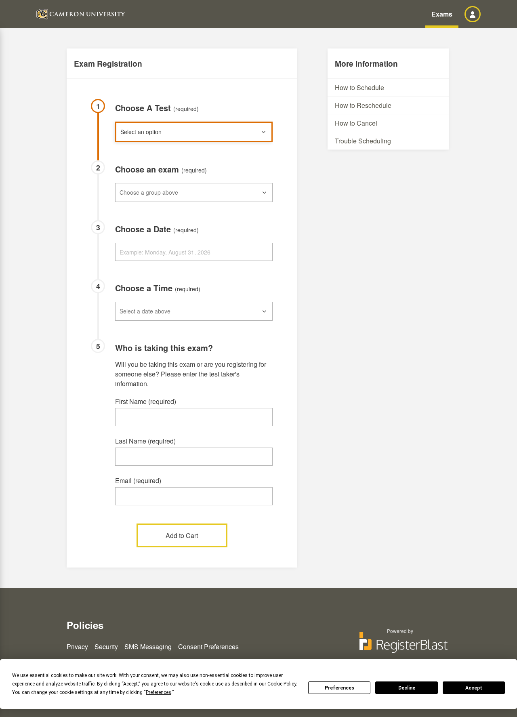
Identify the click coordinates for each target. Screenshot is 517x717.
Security (106, 646)
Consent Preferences (208, 646)
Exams (441, 14)
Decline (406, 688)
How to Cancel (356, 123)
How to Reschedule (363, 105)
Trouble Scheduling (363, 140)
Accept (473, 688)
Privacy (77, 646)
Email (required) (138, 480)
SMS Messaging (148, 646)
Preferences (339, 688)
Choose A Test (157, 108)
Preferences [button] (158, 692)
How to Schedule (359, 87)
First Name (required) (145, 401)
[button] (472, 14)
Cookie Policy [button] (281, 684)
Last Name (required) (145, 441)
